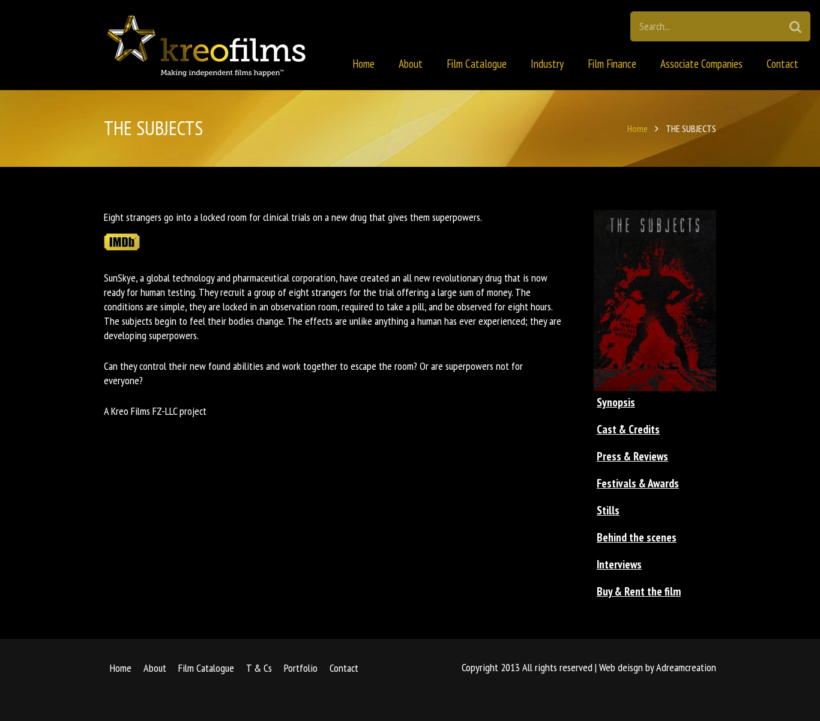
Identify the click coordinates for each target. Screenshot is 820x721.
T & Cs (259, 668)
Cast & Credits (628, 429)
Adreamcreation (686, 667)
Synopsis (616, 402)
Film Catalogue (206, 668)
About (154, 668)
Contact (344, 668)
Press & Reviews (632, 456)
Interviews (619, 564)
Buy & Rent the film (639, 591)
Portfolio (301, 668)
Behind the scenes (637, 537)
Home (637, 128)
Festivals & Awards (638, 483)
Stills (608, 510)
